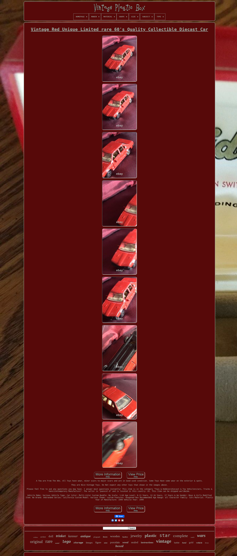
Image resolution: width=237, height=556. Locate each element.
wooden (115, 536)
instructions (147, 542)
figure (98, 542)
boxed (119, 546)
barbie (176, 542)
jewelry (136, 536)
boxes (105, 537)
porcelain (115, 542)
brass (207, 543)
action (43, 537)
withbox (35, 537)
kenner (73, 536)
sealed (134, 542)
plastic (151, 535)
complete (180, 536)
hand (184, 543)
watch (192, 537)
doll (51, 536)
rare (49, 541)
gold (191, 542)
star (164, 535)
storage (78, 542)
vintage (163, 541)
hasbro (125, 537)
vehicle (199, 543)
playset (97, 537)
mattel (57, 543)
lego (66, 542)
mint (105, 543)
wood (125, 542)
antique (86, 536)
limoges (89, 542)
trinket (61, 536)
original (36, 541)
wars (201, 535)
